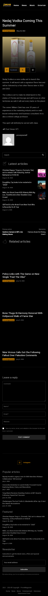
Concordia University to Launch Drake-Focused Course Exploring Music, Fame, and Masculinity (21, 486)
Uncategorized (8, 31)
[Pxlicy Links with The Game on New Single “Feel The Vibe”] (24, 259)
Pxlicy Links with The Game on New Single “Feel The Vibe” (20, 275)
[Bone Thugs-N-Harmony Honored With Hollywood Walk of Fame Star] (24, 298)
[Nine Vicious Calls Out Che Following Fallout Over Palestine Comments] (24, 337)
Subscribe (24, 569)
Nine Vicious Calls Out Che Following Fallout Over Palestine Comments (21, 354)
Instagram (26, 462)
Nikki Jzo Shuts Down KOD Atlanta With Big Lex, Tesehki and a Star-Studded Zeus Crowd (18, 195)
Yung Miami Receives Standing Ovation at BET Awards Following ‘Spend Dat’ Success (21, 494)
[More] (33, 70)
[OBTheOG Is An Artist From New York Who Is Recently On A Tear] (42, 207)
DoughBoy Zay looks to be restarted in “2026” (17, 183)
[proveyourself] (8, 140)
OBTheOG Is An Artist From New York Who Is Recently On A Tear (18, 205)
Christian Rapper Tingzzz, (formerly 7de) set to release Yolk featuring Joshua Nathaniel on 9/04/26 (18, 172)
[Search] (43, 155)
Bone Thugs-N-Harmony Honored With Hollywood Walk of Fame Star (22, 314)
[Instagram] (20, 463)
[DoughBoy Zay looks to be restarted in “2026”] (42, 185)
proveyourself (21, 135)
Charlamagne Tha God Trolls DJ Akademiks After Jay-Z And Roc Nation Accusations (23, 502)
